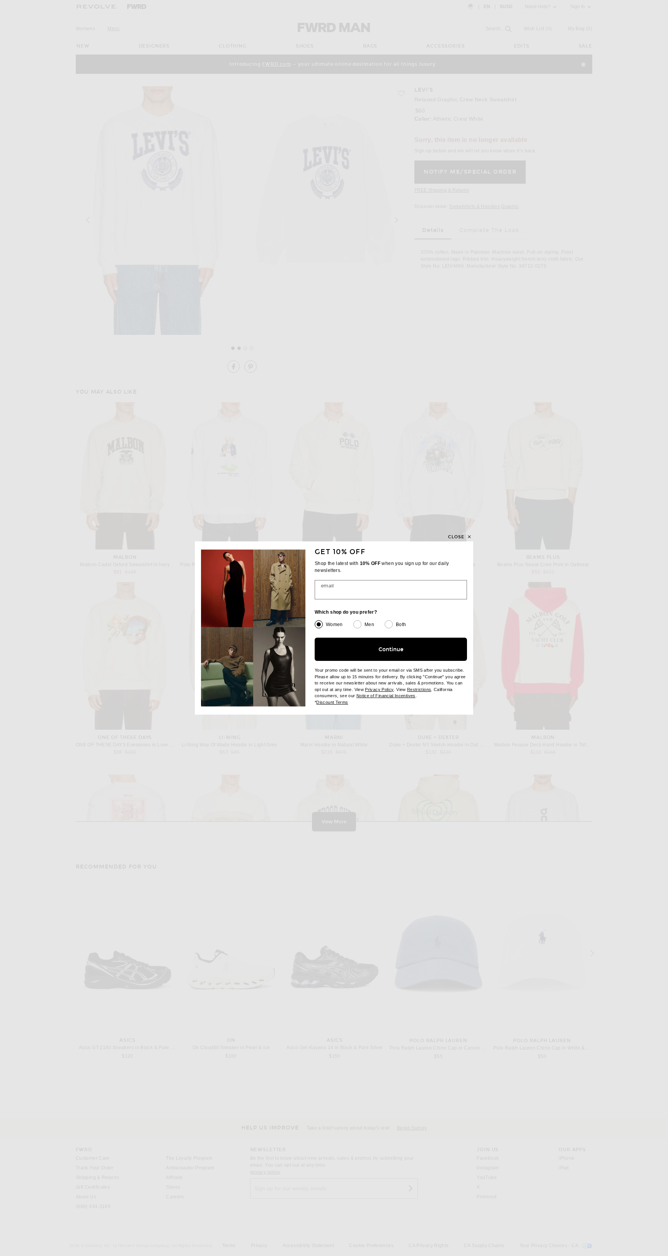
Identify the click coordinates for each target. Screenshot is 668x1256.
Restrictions (419, 689)
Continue (391, 649)
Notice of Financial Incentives (386, 695)
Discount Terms (332, 702)
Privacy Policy (379, 689)
